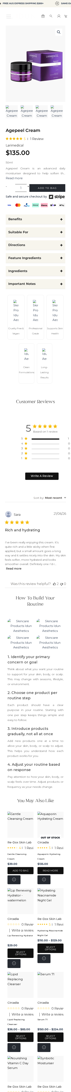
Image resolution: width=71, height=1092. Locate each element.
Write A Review (42, 476)
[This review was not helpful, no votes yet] (61, 584)
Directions (35, 245)
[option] (12, 111)
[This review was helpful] (54, 584)
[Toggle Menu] (10, 16)
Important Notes (35, 284)
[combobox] (50, 498)
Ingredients (35, 271)
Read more (13, 568)
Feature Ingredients (35, 258)
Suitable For (35, 232)
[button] (58, 32)
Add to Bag (47, 188)
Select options (20, 953)
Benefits (35, 219)
